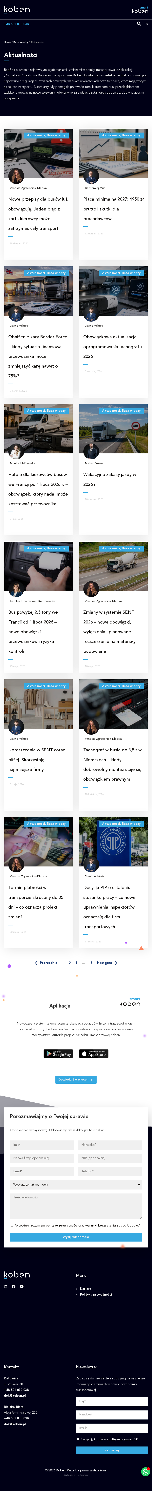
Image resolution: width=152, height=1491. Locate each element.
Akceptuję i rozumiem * (109, 1439)
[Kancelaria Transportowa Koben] (17, 9)
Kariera (85, 1289)
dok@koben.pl (15, 1395)
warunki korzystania (100, 1225)
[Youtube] (21, 1286)
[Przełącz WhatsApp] (145, 1471)
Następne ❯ (107, 963)
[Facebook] (13, 1286)
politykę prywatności (62, 1225)
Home (7, 42)
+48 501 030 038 (16, 24)
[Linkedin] (5, 1286)
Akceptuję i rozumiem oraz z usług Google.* (77, 1225)
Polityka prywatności (96, 1294)
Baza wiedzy (20, 42)
